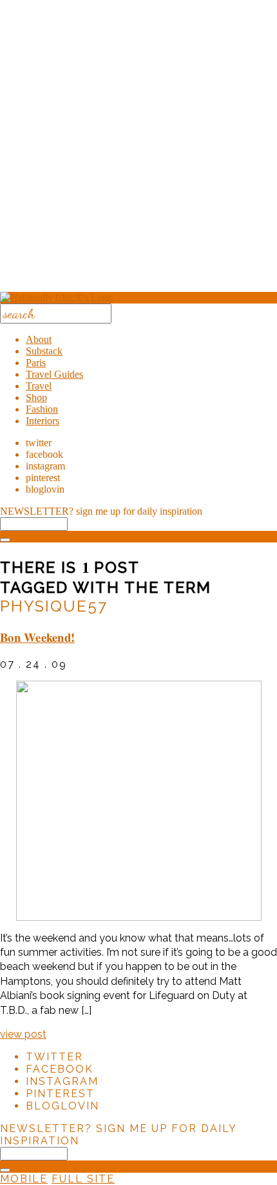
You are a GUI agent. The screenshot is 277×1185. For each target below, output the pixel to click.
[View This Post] (138, 801)
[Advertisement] (138, 150)
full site (83, 1179)
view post (23, 1034)
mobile (24, 1179)
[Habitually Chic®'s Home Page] (56, 297)
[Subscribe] (5, 540)
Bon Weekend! (37, 637)
